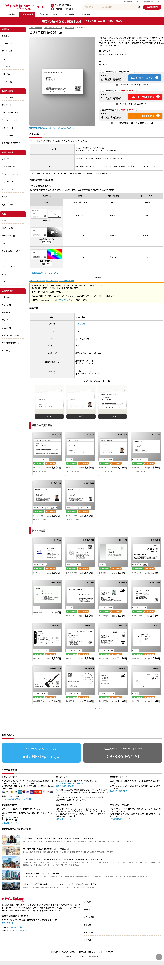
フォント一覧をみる (66, 281)
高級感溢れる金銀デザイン (12, 143)
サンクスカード (7, 135)
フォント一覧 (7, 82)
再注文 (56, 14)
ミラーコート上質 (8, 236)
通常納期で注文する (142, 77)
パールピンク (7, 259)
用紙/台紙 (6, 74)
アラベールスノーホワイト (11, 251)
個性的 (4, 197)
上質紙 (4, 220)
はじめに (5, 36)
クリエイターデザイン (10, 113)
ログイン (138, 1)
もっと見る (97, 708)
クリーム (5, 243)
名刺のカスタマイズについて (45, 273)
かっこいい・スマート (10, 174)
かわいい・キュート (9, 182)
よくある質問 (7, 328)
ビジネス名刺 (69, 28)
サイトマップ (108, 952)
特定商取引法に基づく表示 (89, 952)
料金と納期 (6, 305)
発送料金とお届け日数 (65, 786)
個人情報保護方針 (68, 952)
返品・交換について (63, 819)
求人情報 (87, 940)
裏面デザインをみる (37, 281)
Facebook (93, 957)
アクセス (87, 910)
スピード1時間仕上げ (143, 96)
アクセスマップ (7, 923)
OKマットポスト (8, 228)
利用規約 (54, 952)
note (68, 957)
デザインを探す (27, 14)
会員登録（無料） (149, 1)
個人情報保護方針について (121, 819)
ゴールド (5, 274)
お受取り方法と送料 (66, 300)
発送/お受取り (70, 14)
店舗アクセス (7, 320)
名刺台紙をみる (52, 281)
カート (159, 1)
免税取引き (6, 351)
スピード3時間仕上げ (142, 115)
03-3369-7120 (123, 757)
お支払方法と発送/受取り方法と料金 (16, 799)
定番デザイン (7, 159)
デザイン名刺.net (35, 28)
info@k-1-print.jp (41, 757)
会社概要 (87, 902)
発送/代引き (7, 312)
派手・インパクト (8, 205)
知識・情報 (86, 14)
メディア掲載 (89, 917)
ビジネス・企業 (7, 97)
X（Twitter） (79, 957)
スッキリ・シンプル (9, 167)
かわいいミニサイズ (9, 120)
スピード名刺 (10, 14)
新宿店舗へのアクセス (118, 791)
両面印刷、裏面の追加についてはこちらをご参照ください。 (52, 128)
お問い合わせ (127, 1)
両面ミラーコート (8, 266)
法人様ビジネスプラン (10, 343)
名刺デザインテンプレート (53, 28)
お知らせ (87, 925)
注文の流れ (6, 297)
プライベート (6, 105)
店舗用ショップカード (10, 128)
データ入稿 (43, 14)
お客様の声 (88, 932)
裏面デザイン (46, 242)
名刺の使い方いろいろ (10, 335)
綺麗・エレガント (8, 189)
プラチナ (5, 282)
